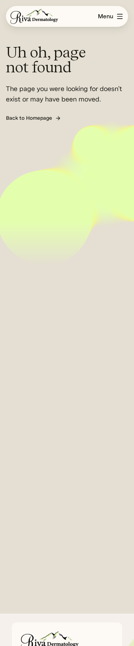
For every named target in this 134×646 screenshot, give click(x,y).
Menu (105, 16)
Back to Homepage (29, 118)
